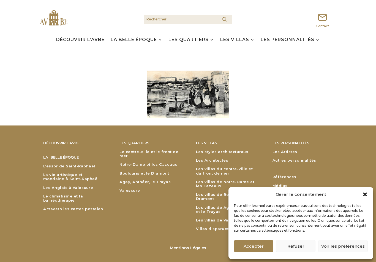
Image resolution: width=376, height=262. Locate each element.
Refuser (295, 246)
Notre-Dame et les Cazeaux (148, 164)
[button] (365, 194)
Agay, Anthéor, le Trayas (145, 182)
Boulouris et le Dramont (144, 173)
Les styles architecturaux (222, 152)
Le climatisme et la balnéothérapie (63, 198)
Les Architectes (212, 160)
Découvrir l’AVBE (80, 40)
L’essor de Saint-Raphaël (69, 166)
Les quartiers (188, 40)
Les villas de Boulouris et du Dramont (226, 197)
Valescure (129, 190)
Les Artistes (285, 152)
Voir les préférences (343, 246)
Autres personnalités (294, 160)
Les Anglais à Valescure (68, 188)
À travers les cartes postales (73, 209)
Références (284, 177)
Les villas (234, 40)
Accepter (254, 246)
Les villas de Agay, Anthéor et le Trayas (224, 209)
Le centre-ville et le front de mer (148, 154)
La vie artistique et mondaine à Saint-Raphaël (71, 177)
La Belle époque (134, 40)
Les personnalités (287, 40)
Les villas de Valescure (220, 220)
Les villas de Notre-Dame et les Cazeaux (225, 184)
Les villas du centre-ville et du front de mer (224, 171)
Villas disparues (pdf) (218, 229)
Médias (280, 186)
